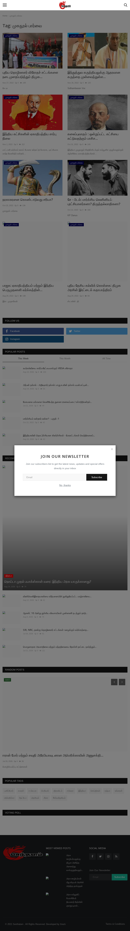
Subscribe (96, 477)
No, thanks (65, 485)
